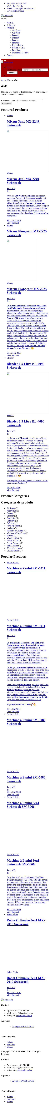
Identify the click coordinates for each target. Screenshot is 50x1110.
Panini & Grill (18, 48)
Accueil (10, 23)
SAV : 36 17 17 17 (15, 6)
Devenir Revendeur (15, 11)
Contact (10, 55)
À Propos (11, 25)
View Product (13, 223)
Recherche (12, 73)
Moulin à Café (13, 538)
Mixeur (15, 38)
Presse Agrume (13, 543)
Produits (10, 28)
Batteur (15, 40)
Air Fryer (16, 30)
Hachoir (15, 43)
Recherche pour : (14, 70)
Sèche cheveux (13, 548)
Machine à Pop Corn (16, 533)
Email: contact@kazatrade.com (20, 8)
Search (10, 67)
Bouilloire (16, 50)
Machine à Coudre (20, 53)
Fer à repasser (13, 526)
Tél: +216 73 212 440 (16, 3)
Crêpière (10, 523)
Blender (15, 35)
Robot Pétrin (17, 45)
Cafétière (16, 33)
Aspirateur (11, 511)
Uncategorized (13, 550)
